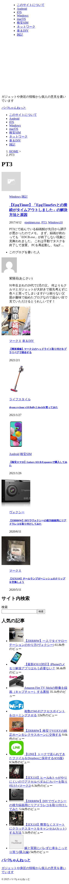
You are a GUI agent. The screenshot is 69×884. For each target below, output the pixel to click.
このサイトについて (23, 114)
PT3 (44, 222)
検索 (5, 607)
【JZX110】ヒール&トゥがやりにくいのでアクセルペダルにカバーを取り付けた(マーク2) (38, 781)
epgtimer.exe (32, 222)
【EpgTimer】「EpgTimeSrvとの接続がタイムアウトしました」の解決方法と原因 (38, 210)
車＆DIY (15, 140)
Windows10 (55, 222)
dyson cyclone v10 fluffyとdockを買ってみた (33, 407)
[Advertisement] (34, 66)
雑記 (12, 144)
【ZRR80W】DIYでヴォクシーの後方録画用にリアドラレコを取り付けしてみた (38, 805)
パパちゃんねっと (14, 107)
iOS (11, 122)
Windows (15, 125)
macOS (13, 129)
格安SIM (15, 132)
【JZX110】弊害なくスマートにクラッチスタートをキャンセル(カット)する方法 (37, 828)
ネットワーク (18, 136)
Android (14, 118)
